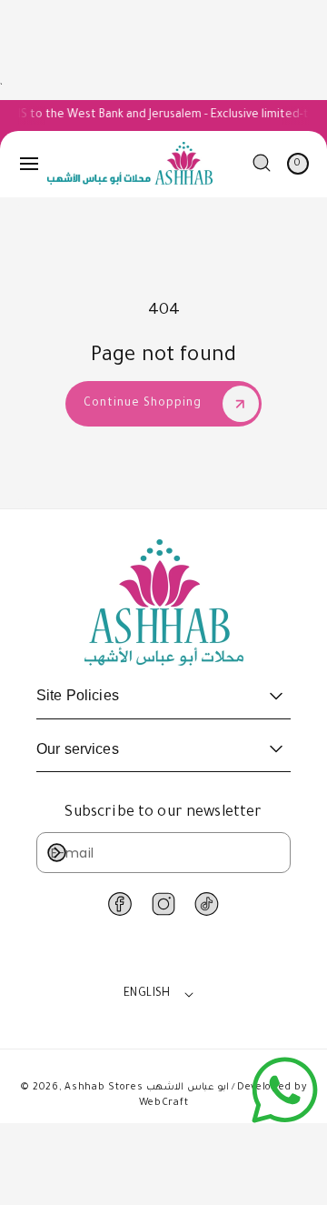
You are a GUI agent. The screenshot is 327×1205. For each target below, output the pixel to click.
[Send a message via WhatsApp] (285, 1090)
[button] (29, 164)
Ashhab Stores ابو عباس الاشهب (146, 1087)
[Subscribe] (56, 852)
